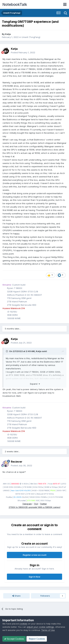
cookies (23, 623)
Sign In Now (34, 576)
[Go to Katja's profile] (6, 50)
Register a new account (34, 555)
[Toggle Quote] (7, 351)
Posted (23, 52)
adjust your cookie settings (40, 627)
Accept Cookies (15, 638)
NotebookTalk (14, 4)
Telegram (27, 503)
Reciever (16, 461)
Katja (8, 34)
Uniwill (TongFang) (31, 37)
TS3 (36, 503)
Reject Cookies (36, 638)
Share (17, 595)
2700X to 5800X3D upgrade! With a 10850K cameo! (34, 507)
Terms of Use (48, 630)
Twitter (43, 503)
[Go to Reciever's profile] (6, 463)
